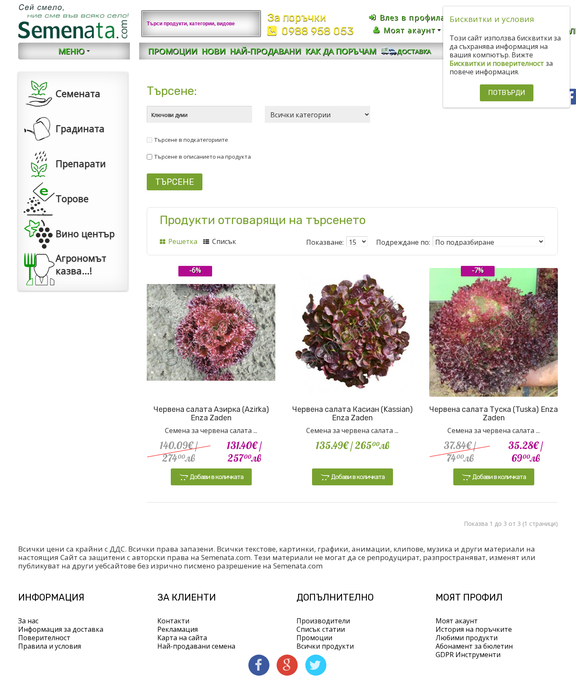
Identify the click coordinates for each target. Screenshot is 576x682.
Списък (223, 241)
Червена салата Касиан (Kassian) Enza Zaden (352, 413)
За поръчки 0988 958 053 (310, 24)
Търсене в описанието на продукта (202, 156)
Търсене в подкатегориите (191, 139)
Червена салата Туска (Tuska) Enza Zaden (493, 413)
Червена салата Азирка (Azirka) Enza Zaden (211, 413)
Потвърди (506, 93)
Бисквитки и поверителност (496, 63)
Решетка (182, 241)
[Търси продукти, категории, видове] (249, 23)
